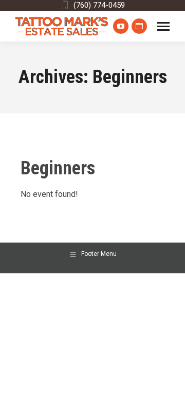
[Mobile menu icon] (163, 26)
